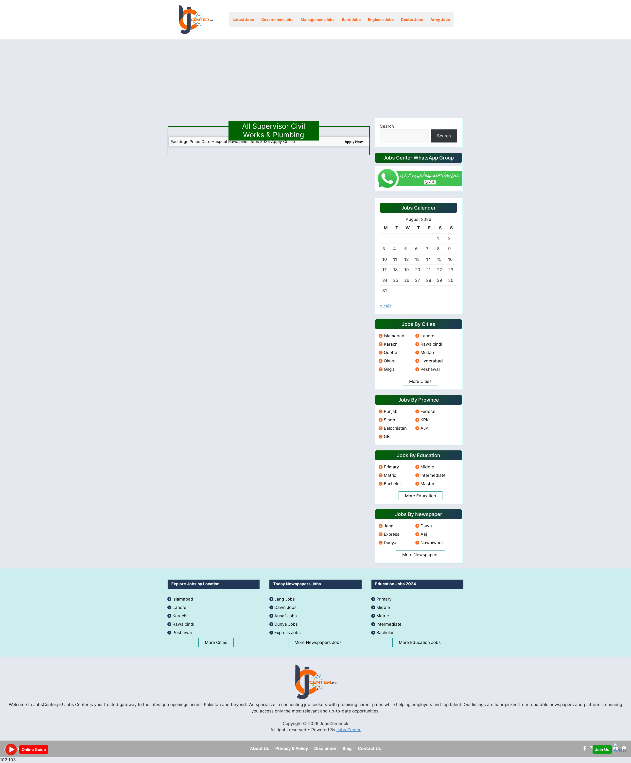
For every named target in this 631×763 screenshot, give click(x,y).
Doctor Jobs (412, 19)
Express (391, 534)
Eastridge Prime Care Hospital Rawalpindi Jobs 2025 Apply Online (233, 141)
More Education (420, 495)
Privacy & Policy (291, 748)
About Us (259, 748)
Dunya (390, 542)
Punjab (391, 411)
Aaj (424, 534)
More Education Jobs (420, 642)
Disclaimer (325, 748)
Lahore (427, 335)
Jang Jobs (284, 599)
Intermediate (433, 475)
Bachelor (392, 483)
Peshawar (430, 369)
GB (387, 436)
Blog (347, 748)
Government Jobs (277, 19)
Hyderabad (432, 360)
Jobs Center (348, 729)
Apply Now (354, 142)
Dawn (426, 525)
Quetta (390, 352)
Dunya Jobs (286, 624)
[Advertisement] (315, 76)
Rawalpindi (431, 344)
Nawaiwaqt (432, 542)
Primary (391, 466)
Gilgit (389, 369)
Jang (388, 525)
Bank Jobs (351, 19)
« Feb (385, 305)
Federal (428, 411)
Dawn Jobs (285, 607)
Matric (390, 475)
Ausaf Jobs (285, 615)
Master (427, 483)
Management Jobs (317, 19)
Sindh (389, 419)
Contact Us (369, 748)
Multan (427, 352)
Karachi (391, 344)
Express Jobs (287, 632)
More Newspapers (420, 554)
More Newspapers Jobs (318, 642)
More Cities (420, 381)
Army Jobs (440, 19)
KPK (425, 419)
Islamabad (394, 335)
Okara (390, 360)
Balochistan (395, 428)
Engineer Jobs (381, 19)
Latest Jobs (243, 19)
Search (387, 126)
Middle (427, 466)
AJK (424, 428)
